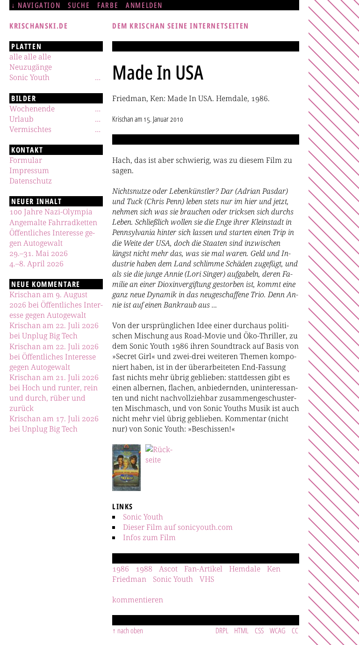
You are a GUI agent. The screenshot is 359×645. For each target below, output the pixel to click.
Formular (25, 160)
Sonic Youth (143, 517)
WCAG (278, 630)
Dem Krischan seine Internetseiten (180, 26)
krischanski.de (38, 26)
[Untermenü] (98, 77)
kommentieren (137, 599)
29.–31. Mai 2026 (38, 253)
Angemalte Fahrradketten (53, 222)
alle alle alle (30, 56)
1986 (120, 569)
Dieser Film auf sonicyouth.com (178, 527)
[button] (126, 467)
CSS (259, 630)
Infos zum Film (149, 537)
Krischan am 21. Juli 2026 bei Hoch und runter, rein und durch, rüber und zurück (54, 392)
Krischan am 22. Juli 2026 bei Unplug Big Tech (54, 330)
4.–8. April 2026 (36, 263)
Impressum (29, 170)
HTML (241, 630)
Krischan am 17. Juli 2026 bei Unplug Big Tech (54, 423)
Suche (79, 5)
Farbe (107, 5)
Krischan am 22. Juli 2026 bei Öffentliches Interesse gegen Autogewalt (54, 356)
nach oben (130, 630)
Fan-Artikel (203, 569)
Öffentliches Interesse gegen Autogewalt (52, 237)
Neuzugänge (30, 67)
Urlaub (21, 119)
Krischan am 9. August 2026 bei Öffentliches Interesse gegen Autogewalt (56, 304)
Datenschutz (30, 181)
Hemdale (244, 569)
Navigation (39, 5)
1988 (144, 569)
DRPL (222, 630)
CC (295, 630)
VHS (207, 579)
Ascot (168, 569)
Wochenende (32, 108)
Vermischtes (30, 129)
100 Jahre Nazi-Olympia (51, 211)
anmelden (144, 5)
